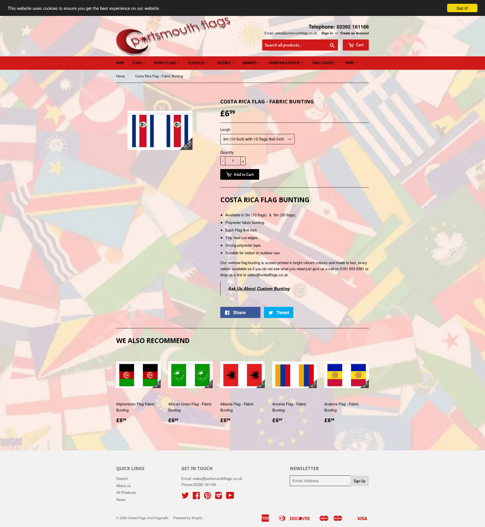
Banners (250, 63)
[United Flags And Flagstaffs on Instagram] (219, 496)
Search (122, 478)
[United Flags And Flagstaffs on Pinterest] (207, 496)
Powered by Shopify (188, 517)
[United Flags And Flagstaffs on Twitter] (185, 496)
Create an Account (354, 33)
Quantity (227, 152)
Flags (138, 63)
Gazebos (224, 63)
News (121, 499)
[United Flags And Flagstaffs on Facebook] (196, 496)
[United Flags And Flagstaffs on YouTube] (230, 496)
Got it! (462, 8)
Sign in (327, 33)
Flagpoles (197, 63)
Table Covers (323, 63)
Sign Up (360, 480)
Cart (359, 44)
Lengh (225, 129)
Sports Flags (165, 63)
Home (120, 63)
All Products (126, 492)
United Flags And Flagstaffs (148, 517)
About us (123, 485)
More (350, 63)
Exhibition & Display (285, 63)
